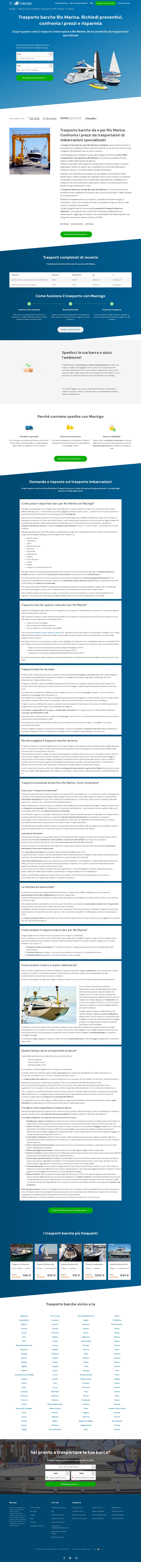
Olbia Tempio (86, 1341)
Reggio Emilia (86, 1425)
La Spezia (55, 1354)
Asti (24, 1337)
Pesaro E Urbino (86, 1375)
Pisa (86, 1392)
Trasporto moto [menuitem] (97, 1507)
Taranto (117, 1362)
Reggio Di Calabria (86, 1421)
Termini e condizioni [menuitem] (57, 1515)
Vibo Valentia (117, 1421)
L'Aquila (55, 1350)
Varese (117, 1400)
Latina (55, 1362)
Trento (117, 1383)
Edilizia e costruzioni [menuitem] (79, 1515)
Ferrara (24, 1421)
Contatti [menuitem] (33, 1522)
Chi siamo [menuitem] (33, 1511)
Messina (55, 1417)
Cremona (24, 1396)
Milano (55, 1421)
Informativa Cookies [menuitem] (58, 1522)
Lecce (55, 1371)
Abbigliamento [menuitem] (116, 1507)
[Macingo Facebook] (64, 1558)
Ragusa (86, 1413)
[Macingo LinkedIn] (76, 1558)
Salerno (117, 1337)
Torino (116, 1375)
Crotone (24, 1400)
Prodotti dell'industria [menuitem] (99, 1515)
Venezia (117, 1404)
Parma (85, 1362)
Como (24, 1387)
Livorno (55, 1379)
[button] (10, 3)
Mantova (55, 1396)
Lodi (55, 1383)
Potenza (86, 1404)
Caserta (24, 1371)
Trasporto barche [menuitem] (117, 1511)
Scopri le (69, 1210)
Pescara (86, 1383)
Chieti (24, 1383)
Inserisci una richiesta (105, 3)
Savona (117, 1345)
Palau (86, 1354)
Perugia (86, 1371)
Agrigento (24, 1316)
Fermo (24, 1417)
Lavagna (55, 1366)
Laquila (55, 1358)
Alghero (24, 1324)
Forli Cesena (55, 1316)
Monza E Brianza (55, 1429)
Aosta (24, 1333)
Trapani (117, 1379)
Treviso (117, 1387)
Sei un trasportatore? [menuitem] (79, 3)
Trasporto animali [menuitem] (97, 1518)
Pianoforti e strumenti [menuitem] (79, 1518)
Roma (117, 1329)
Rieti (86, 1429)
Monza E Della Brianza (86, 1316)
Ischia (55, 1341)
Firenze (24, 1425)
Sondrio (117, 1358)
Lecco (55, 1375)
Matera (55, 1413)
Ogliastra (86, 1337)
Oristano (86, 1345)
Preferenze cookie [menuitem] (57, 1537)
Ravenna (86, 1417)
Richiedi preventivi (33, 78)
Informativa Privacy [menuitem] (57, 1518)
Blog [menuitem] (31, 1518)
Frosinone (55, 1320)
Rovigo (117, 1333)
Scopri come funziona (70, 329)
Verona (117, 1417)
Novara (86, 1329)
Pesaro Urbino (86, 1379)
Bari (24, 1341)
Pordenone (86, 1400)
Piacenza (86, 1387)
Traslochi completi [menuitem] (117, 1515)
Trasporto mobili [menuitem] (77, 1511)
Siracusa (117, 1354)
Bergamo (24, 1350)
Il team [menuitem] (32, 1515)
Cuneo (24, 1404)
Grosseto (55, 1333)
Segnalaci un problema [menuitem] (58, 1507)
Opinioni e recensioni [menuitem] (37, 1526)
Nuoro (86, 1333)
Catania (24, 1379)
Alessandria (24, 1320)
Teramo (117, 1366)
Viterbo (117, 1429)
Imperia (55, 1337)
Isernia (55, 1345)
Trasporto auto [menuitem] (77, 1507)
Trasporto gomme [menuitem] (117, 1518)
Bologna (24, 1354)
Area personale (124, 3)
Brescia (24, 1358)
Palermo (86, 1358)
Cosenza (24, 1392)
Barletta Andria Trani (24, 1345)
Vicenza (117, 1425)
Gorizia (55, 1329)
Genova (55, 1324)
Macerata (55, 1392)
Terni (117, 1371)
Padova (86, 1350)
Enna (24, 1413)
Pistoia (86, 1396)
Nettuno (86, 1324)
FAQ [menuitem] (91, 3)
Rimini (117, 1316)
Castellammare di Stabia (24, 1375)
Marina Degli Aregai (55, 1404)
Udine (117, 1396)
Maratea (55, 1400)
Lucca (55, 1387)
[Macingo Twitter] (70, 1558)
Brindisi (24, 1362)
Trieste (117, 1392)
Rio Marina (117, 1320)
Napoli (86, 1320)
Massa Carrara (55, 1408)
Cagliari (24, 1366)
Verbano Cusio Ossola (117, 1408)
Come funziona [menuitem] (61, 3)
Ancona (24, 1329)
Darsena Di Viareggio (24, 1408)
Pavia (86, 1366)
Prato (86, 1408)
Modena (55, 1425)
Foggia (24, 1429)
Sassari (117, 1341)
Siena (117, 1350)
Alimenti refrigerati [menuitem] (98, 1511)
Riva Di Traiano (116, 1324)
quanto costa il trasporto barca (47, 632)
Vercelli (117, 1413)
